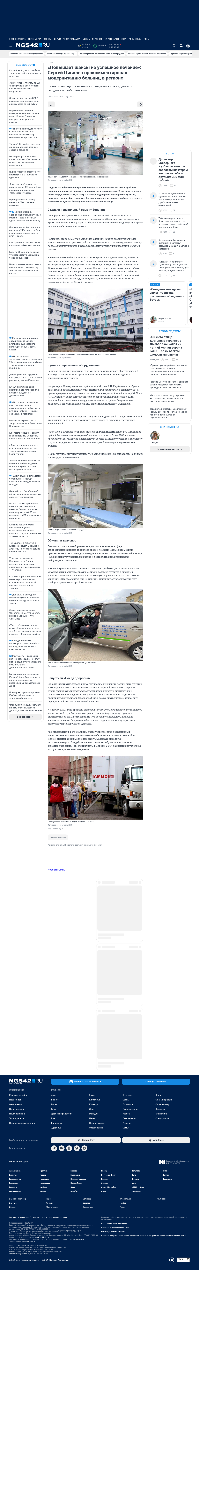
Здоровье (56, 936)
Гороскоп (97, 39)
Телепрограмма (71, 39)
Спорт (158, 903)
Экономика (161, 922)
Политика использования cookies (115, 1036)
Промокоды (135, 39)
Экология (160, 917)
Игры (146, 39)
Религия (127, 931)
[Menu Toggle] (10, 46)
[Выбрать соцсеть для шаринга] (140, 104)
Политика (128, 913)
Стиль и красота (163, 908)
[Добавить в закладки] (51, 104)
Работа (126, 922)
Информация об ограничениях (114, 1032)
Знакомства (34, 39)
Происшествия (130, 917)
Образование (96, 936)
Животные (56, 931)
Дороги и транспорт (61, 922)
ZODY (123, 39)
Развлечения (129, 927)
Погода (48, 39)
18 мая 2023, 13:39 (55, 97)
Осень (126, 908)
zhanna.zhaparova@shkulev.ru (21, 1058)
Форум (57, 39)
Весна (54, 913)
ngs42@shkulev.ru (42, 1046)
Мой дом (93, 922)
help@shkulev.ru (28, 1050)
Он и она (127, 903)
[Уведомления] (181, 46)
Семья (126, 936)
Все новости (25, 65)
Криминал (94, 908)
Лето (91, 917)
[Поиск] (174, 46)
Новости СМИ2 (56, 869)
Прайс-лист (15, 908)
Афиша (86, 39)
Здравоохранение (58, 837)
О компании (15, 913)
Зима (92, 903)
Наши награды (16, 917)
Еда (53, 927)
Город (54, 917)
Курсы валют (112, 39)
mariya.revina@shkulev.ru (19, 1062)
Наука (92, 927)
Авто (53, 903)
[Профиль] (188, 46)
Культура (93, 913)
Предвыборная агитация (22, 931)
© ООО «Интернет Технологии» (55, 1069)
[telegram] (54, 957)
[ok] (69, 957)
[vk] (62, 957)
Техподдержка (16, 927)
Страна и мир (162, 913)
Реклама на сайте (18, 903)
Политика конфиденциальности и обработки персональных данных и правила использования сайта (143, 1044)
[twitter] (77, 957)
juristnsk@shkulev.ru (76, 1048)
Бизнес (55, 908)
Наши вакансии (17, 922)
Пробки (100, 45)
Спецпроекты (162, 927)
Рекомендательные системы (113, 1040)
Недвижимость (17, 39)
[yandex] (84, 957)
